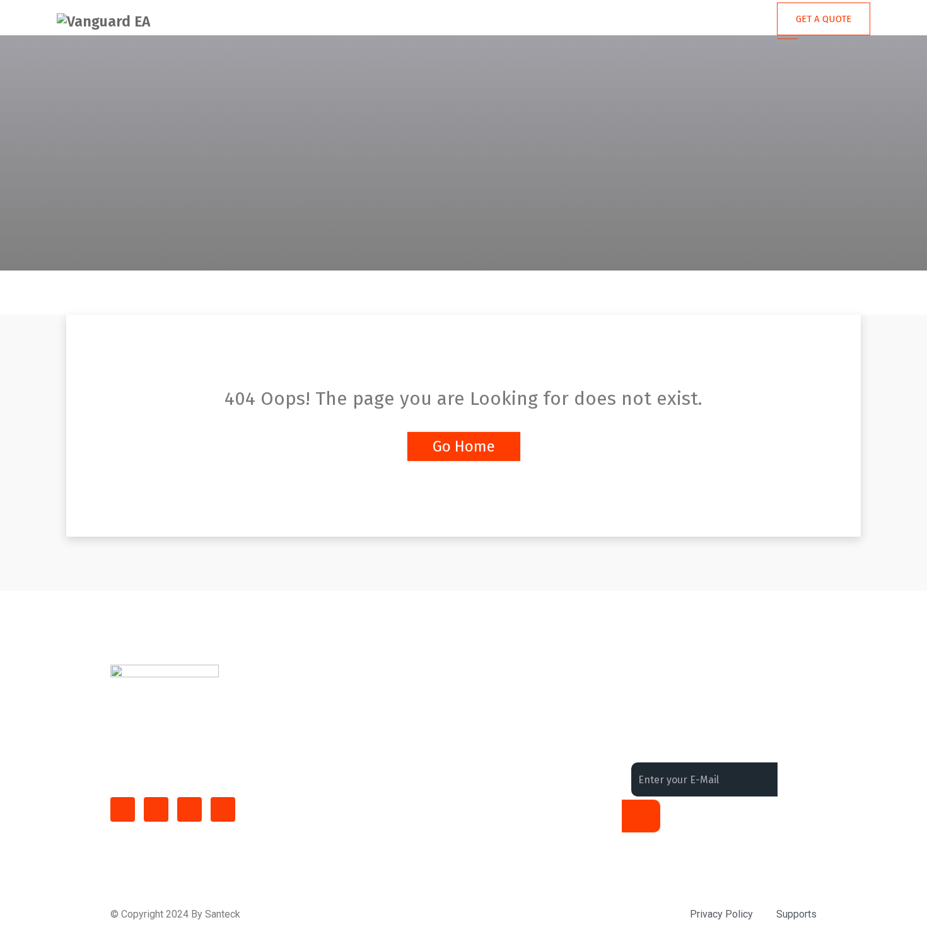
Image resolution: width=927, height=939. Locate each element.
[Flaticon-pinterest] (223, 809)
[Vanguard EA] (103, 21)
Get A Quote (823, 19)
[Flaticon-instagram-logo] (189, 809)
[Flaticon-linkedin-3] (156, 809)
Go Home (464, 446)
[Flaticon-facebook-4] (122, 809)
